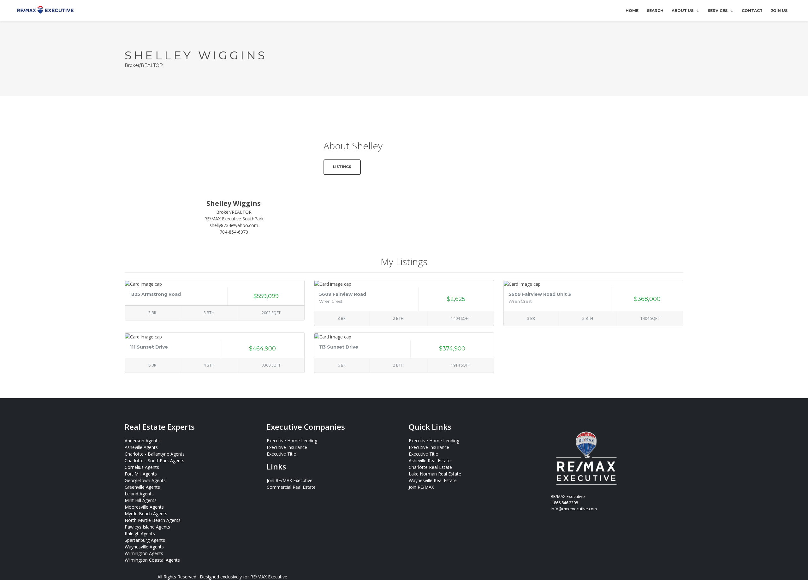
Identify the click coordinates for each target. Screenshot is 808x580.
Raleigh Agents (140, 533)
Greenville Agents (142, 487)
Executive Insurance (287, 447)
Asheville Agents (141, 447)
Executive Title (281, 454)
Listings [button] (342, 166)
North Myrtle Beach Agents (153, 520)
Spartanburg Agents (145, 540)
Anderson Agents (142, 441)
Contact (752, 10)
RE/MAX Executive (268, 577)
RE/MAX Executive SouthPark (234, 219)
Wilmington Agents (144, 553)
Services (718, 10)
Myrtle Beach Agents (146, 514)
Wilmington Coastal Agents (152, 560)
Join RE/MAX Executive (289, 480)
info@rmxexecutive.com (574, 508)
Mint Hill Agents (141, 500)
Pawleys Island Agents (147, 527)
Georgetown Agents (145, 480)
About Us (682, 10)
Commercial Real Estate (291, 487)
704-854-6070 (234, 232)
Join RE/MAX (421, 487)
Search (655, 10)
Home (632, 10)
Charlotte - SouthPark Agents (154, 460)
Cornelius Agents (142, 467)
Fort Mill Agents (141, 474)
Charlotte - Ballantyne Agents (155, 454)
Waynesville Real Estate (433, 480)
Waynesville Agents (144, 547)
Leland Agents (139, 494)
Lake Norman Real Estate (435, 474)
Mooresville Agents (144, 507)
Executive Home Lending (292, 441)
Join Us (779, 10)
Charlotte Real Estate (430, 467)
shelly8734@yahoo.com (234, 225)
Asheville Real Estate (430, 460)
